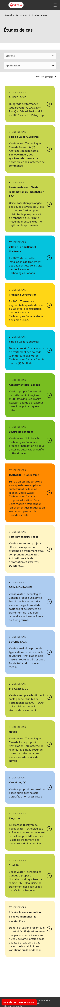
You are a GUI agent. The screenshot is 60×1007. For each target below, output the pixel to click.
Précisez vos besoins (20, 1002)
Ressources (21, 15)
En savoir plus (30, 104)
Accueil (8, 15)
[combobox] (30, 56)
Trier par (40, 76)
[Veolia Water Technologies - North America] (16, 5)
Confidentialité (42, 1000)
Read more (30, 929)
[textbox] (49, 77)
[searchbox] (5, 56)
